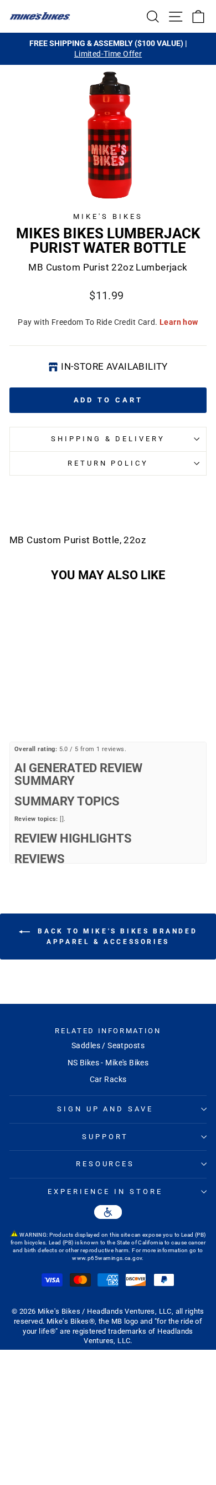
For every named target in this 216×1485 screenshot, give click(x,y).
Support (105, 1136)
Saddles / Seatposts (108, 1045)
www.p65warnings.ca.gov (107, 1258)
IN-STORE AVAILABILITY (114, 366)
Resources (105, 1164)
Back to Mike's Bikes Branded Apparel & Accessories (115, 936)
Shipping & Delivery (108, 439)
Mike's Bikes (108, 216)
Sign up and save (105, 1109)
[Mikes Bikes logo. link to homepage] (39, 16)
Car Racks (108, 1079)
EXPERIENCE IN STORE (105, 1191)
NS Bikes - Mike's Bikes (108, 1062)
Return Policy (108, 463)
